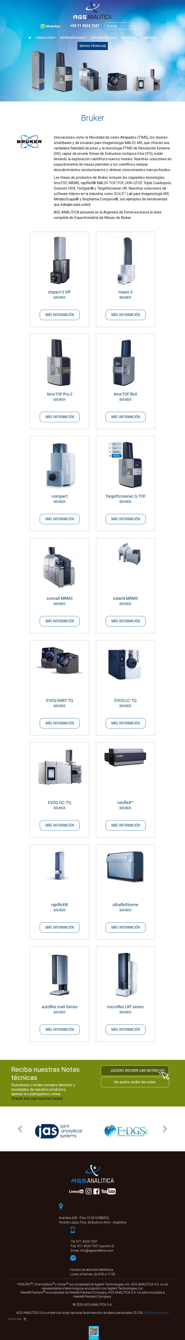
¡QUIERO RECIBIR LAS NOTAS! (135, 1070)
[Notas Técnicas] (93, 46)
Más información (59, 315)
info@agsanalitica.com (96, 1250)
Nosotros (128, 37)
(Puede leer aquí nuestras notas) (37, 1098)
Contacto (149, 37)
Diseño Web (15, 1319)
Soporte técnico (103, 37)
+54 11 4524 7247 (84, 26)
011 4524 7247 (86, 1241)
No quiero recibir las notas (135, 1082)
